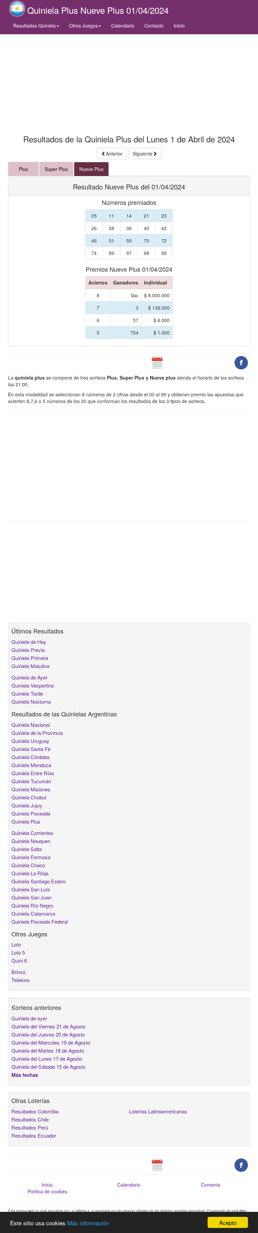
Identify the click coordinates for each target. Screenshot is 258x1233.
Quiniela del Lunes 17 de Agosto (46, 1058)
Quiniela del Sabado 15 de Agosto (48, 1066)
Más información (88, 1223)
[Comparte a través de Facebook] (241, 362)
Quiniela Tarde (27, 693)
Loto (16, 944)
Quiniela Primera (29, 657)
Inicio (179, 25)
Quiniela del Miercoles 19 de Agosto (50, 1042)
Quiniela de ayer (29, 1018)
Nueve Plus (91, 169)
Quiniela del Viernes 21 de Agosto (48, 1026)
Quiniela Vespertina (32, 685)
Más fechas (24, 1074)
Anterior (114, 153)
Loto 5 (18, 952)
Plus (23, 169)
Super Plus (56, 169)
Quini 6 (19, 960)
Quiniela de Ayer (29, 677)
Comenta (210, 1184)
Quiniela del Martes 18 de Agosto (47, 1050)
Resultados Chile (30, 1119)
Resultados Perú (29, 1127)
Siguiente (143, 153)
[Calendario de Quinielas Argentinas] (157, 362)
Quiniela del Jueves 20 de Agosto (48, 1034)
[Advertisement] (129, 83)
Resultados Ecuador (33, 1135)
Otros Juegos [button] (83, 25)
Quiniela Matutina (30, 665)
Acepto (227, 1222)
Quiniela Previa (28, 649)
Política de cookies (47, 1191)
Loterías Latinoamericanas (158, 1111)
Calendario (122, 25)
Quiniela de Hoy (28, 641)
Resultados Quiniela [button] (34, 25)
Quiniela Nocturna (31, 701)
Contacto (154, 25)
